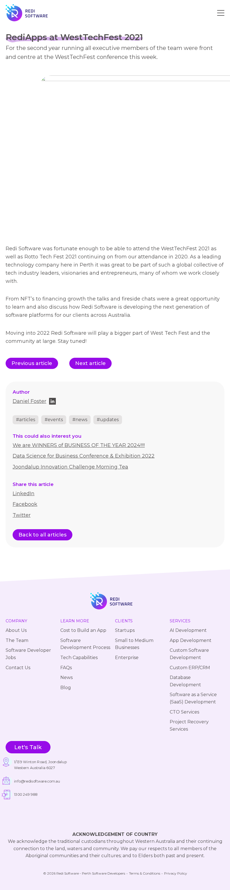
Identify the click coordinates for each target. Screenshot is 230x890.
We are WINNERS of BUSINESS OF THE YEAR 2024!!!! (79, 445)
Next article (90, 363)
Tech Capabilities (79, 657)
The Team (17, 640)
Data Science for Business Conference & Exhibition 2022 (84, 456)
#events (54, 419)
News (66, 677)
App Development (190, 640)
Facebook (25, 504)
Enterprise (127, 657)
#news (79, 419)
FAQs (66, 667)
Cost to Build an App (83, 630)
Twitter (22, 515)
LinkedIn (23, 493)
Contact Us (18, 667)
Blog (65, 687)
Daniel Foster (29, 401)
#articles (25, 419)
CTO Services (184, 712)
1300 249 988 (25, 795)
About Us (16, 630)
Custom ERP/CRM (190, 667)
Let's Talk (28, 747)
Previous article (32, 363)
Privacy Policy (175, 873)
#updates (108, 419)
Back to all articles (42, 535)
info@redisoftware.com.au (37, 781)
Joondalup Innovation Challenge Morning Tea (70, 467)
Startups (125, 630)
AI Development (188, 630)
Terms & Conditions (144, 873)
